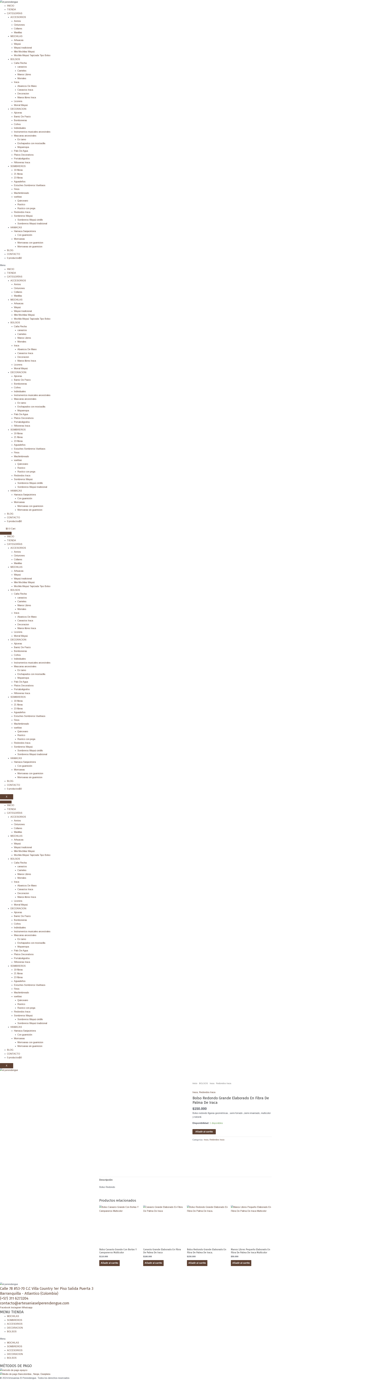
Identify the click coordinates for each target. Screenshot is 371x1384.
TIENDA (11, 9)
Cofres (17, 124)
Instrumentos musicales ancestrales (32, 132)
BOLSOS (15, 59)
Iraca (16, 82)
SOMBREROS (18, 166)
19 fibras (18, 170)
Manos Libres (24, 74)
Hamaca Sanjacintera (25, 231)
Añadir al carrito (204, 1131)
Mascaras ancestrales (25, 135)
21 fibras (18, 174)
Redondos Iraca (22, 212)
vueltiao (18, 197)
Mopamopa (23, 147)
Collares (18, 28)
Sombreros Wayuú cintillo (30, 220)
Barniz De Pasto (22, 116)
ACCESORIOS (18, 17)
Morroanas (19, 239)
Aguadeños (20, 181)
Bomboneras (20, 120)
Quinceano (22, 200)
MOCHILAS (16, 36)
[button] (185, 265)
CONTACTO (13, 254)
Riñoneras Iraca (22, 162)
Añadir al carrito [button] (109, 1263)
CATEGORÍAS (14, 13)
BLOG (10, 250)
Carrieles (21, 70)
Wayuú (17, 44)
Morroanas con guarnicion (30, 242)
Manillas (18, 32)
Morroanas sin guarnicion (29, 246)
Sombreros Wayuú (23, 216)
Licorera (18, 101)
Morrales (21, 78)
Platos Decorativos (24, 155)
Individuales (20, 128)
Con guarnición (24, 235)
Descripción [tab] (106, 1180)
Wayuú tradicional (23, 47)
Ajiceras (18, 112)
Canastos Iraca (25, 90)
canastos (22, 67)
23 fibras (18, 177)
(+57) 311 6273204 (14, 1298)
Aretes (17, 21)
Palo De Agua (21, 151)
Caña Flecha (20, 63)
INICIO (10, 5)
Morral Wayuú (21, 105)
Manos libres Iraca (26, 97)
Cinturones (19, 25)
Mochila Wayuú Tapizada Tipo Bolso (32, 55)
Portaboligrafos (22, 158)
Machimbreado (21, 193)
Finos (16, 189)
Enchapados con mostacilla (31, 143)
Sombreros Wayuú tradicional (32, 223)
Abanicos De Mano (27, 86)
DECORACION (18, 109)
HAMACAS (16, 227)
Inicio (194, 1083)
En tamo (21, 139)
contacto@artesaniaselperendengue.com (34, 1303)
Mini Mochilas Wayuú (24, 51)
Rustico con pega (26, 208)
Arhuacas (18, 40)
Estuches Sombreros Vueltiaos (29, 185)
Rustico (21, 204)
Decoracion (23, 93)
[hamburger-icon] (6, 533)
